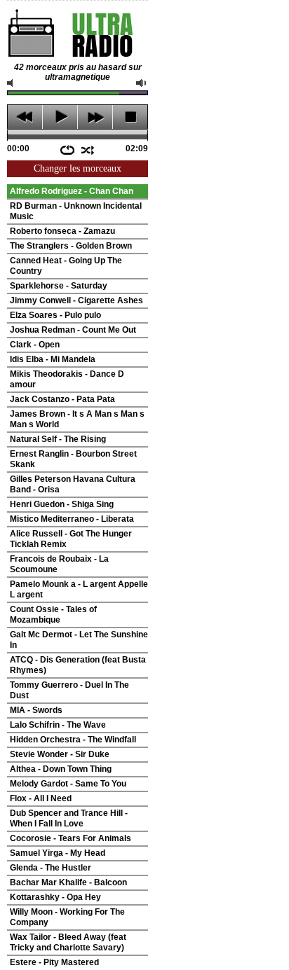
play (60, 117)
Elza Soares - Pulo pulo (55, 315)
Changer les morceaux (77, 168)
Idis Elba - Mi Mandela (52, 359)
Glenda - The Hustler (50, 868)
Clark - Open (35, 344)
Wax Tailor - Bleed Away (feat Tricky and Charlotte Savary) (68, 942)
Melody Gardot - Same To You (68, 784)
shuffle (88, 150)
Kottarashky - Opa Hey (55, 897)
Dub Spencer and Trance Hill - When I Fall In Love (69, 818)
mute (12, 83)
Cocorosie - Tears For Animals (70, 838)
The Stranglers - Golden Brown (71, 246)
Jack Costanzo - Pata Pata (62, 399)
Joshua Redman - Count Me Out (73, 330)
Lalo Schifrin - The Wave (58, 725)
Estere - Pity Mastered (54, 962)
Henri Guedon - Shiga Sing (62, 504)
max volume (141, 83)
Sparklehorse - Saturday (58, 286)
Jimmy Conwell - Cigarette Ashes (76, 300)
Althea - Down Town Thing (61, 769)
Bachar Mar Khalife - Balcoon (68, 882)
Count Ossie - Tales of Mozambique (53, 614)
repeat (67, 150)
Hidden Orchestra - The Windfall (73, 739)
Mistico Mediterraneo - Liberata (72, 519)
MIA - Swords (36, 710)
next (95, 117)
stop (130, 117)
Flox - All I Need (41, 798)
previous (25, 117)
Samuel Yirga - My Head (57, 853)
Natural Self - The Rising (58, 439)
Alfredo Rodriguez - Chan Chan (71, 191)
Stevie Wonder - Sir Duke (59, 754)
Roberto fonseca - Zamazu (62, 231)
